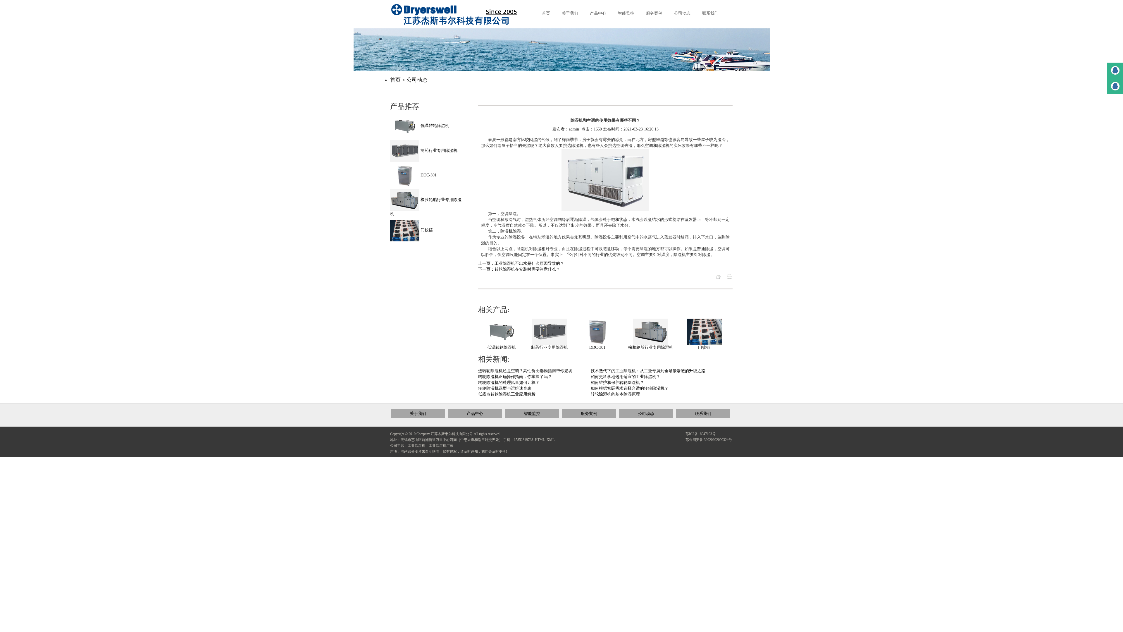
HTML (540, 440)
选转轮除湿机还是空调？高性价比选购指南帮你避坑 (525, 371)
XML (550, 440)
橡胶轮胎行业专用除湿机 (650, 347)
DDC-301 (597, 347)
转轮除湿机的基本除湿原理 (615, 394)
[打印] (729, 276)
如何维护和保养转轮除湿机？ (617, 382)
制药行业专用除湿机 (549, 347)
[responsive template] (459, 14)
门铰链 (704, 347)
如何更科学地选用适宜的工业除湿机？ (625, 377)
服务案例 (589, 413)
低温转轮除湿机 (501, 347)
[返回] (718, 276)
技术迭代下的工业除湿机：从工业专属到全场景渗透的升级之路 (648, 371)
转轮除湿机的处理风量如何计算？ (509, 382)
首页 (395, 80)
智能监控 (532, 413)
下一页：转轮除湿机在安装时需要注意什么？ (519, 269)
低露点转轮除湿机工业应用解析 (506, 394)
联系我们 (703, 413)
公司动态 (417, 80)
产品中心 (475, 413)
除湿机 (506, 231)
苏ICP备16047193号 (700, 434)
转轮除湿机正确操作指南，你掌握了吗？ (515, 377)
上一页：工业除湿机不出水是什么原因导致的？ (521, 263)
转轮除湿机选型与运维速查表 (504, 388)
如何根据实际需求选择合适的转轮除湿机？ (630, 388)
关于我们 (418, 413)
